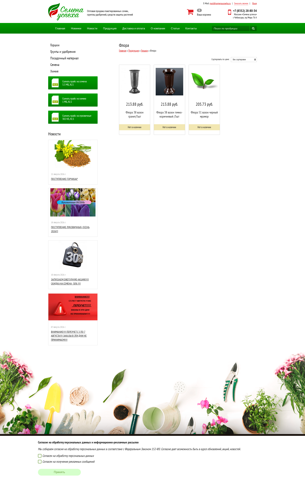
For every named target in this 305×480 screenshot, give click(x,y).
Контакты (191, 28)
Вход (254, 3)
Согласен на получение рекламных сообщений (68, 461)
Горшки (54, 45)
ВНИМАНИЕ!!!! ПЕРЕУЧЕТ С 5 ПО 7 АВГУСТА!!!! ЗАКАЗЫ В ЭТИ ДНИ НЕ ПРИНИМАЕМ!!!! (69, 335)
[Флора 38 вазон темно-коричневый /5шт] (169, 100)
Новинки (76, 28)
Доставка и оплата (133, 28)
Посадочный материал (64, 58)
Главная (60, 28)
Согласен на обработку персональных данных (68, 456)
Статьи (175, 28)
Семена (54, 64)
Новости (92, 28)
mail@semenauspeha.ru (220, 3)
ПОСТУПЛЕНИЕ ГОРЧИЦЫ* (64, 179)
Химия (54, 71)
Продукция (109, 28)
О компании (158, 28)
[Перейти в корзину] (199, 12)
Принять (59, 472)
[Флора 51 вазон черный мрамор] (204, 100)
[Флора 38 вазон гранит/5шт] (134, 100)
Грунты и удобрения (63, 51)
